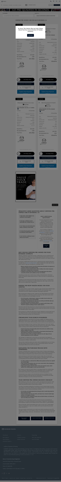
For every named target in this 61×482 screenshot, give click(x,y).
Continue (30, 35)
